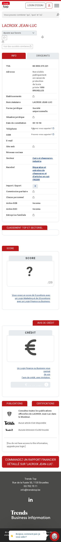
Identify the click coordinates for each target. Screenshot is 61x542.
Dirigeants (43, 55)
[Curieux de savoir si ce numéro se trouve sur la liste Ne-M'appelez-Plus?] (53, 128)
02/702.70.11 (30, 486)
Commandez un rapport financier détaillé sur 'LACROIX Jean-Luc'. (30, 462)
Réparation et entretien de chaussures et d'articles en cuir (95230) (41, 173)
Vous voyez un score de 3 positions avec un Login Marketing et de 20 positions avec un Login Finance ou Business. (31, 298)
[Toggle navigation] (55, 5)
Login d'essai (35, 5)
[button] (35, 186)
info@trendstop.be (30, 490)
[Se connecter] (49, 5)
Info (13, 55)
